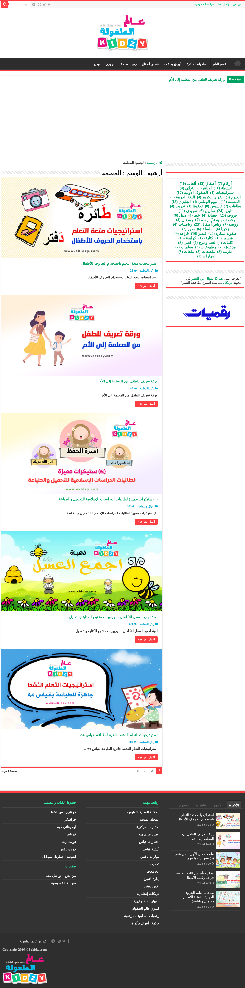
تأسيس (213, 206)
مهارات (205, 256)
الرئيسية (237, 63)
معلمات (184, 247)
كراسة (187, 238)
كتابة (205, 238)
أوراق (204, 188)
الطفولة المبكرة (197, 64)
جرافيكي (70, 819)
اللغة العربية (182, 197)
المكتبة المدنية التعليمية (143, 812)
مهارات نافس (149, 856)
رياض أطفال (207, 224)
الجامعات (153, 871)
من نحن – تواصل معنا (229, 4)
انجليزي (181, 202)
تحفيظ (195, 206)
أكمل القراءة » (146, 286)
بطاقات (232, 206)
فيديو (97, 64)
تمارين (207, 211)
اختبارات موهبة (149, 834)
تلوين (224, 211)
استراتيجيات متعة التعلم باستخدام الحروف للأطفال (119, 263)
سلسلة (205, 229)
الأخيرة (234, 805)
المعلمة (230, 202)
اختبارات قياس (149, 842)
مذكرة (227, 247)
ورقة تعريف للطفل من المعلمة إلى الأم (197, 79)
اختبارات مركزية (147, 827)
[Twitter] (44, 4)
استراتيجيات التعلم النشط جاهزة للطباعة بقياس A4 (119, 735)
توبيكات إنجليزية (148, 893)
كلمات (225, 242)
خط (194, 215)
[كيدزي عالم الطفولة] (122, 32)
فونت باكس (68, 849)
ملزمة (225, 252)
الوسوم (184, 805)
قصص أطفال (150, 64)
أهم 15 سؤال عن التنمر (207, 278)
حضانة (209, 215)
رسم (201, 220)
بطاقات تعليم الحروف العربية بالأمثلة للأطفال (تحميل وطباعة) (198, 897)
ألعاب (188, 183)
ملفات (186, 252)
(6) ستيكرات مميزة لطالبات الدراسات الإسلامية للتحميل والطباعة (108, 499)
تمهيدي (188, 211)
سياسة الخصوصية (204, 4)
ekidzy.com (39, 949)
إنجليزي (111, 64)
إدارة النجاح (151, 879)
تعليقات (201, 805)
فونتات (71, 834)
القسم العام (220, 64)
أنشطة (223, 188)
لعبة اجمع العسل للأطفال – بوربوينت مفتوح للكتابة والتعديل (113, 617)
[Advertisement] (122, 119)
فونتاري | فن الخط (63, 812)
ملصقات (205, 252)
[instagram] (39, 4)
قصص (224, 238)
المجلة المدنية (149, 819)
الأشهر (218, 805)
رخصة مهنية (223, 220)
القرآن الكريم (210, 197)
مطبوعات (205, 247)
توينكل (227, 282)
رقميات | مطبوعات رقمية (141, 916)
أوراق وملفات (172, 64)
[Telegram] (34, 4)
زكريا (222, 229)
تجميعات (153, 864)
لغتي (184, 242)
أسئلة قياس (151, 849)
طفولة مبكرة (222, 233)
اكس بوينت (151, 886)
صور (188, 229)
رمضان (184, 220)
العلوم (233, 197)
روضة (230, 224)
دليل (180, 215)
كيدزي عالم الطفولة (145, 908)
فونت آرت (69, 842)
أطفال (207, 183)
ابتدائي (187, 188)
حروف (229, 215)
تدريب (177, 206)
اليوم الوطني (205, 202)
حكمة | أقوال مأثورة (145, 923)
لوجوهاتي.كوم (66, 827)
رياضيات (182, 224)
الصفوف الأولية (192, 193)
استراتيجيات (222, 193)
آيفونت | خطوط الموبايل (59, 856)
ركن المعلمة (129, 64)
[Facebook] (48, 4)
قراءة (181, 233)
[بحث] (4, 4)
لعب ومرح (204, 242)
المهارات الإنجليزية (146, 901)
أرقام (225, 183)
